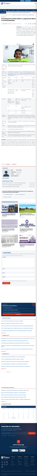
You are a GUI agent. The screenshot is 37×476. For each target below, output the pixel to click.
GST (29, 10)
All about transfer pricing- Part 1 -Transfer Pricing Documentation (14, 182)
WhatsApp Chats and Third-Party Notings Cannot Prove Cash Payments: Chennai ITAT (18, 338)
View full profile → (5, 178)
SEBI (18, 460)
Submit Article (33, 460)
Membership (33, 464)
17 (3, 416)
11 (8, 414)
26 (13, 417)
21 (23, 416)
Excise (22, 10)
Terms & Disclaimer (33, 471)
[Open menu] (35, 3)
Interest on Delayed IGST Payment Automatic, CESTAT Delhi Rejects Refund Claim (17, 349)
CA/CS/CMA (20, 464)
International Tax (13, 465)
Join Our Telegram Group (20, 194)
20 (18, 416)
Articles (10, 14)
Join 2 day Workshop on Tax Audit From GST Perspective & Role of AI (14, 363)
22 (28, 416)
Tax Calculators (26, 465)
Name (3, 268)
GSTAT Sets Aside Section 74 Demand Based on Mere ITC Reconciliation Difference (17, 325)
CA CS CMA (32, 10)
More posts (3, 332)
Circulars (25, 460)
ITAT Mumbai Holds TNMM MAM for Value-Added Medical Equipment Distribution (16, 330)
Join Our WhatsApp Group (8, 194)
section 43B (14, 164)
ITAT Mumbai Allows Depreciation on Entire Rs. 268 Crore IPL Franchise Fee (15, 343)
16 (33, 414)
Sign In (34, 0)
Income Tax (5, 10)
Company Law (18, 10)
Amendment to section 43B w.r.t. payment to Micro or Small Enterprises (18, 19)
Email (3, 272)
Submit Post (28, 0)
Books (23, 0)
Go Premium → (18, 314)
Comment (4, 257)
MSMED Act (8, 164)
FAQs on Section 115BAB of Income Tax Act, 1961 (10, 186)
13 (18, 414)
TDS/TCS (12, 463)
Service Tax (13, 10)
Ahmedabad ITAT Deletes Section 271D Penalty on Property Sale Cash (14, 340)
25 (8, 417)
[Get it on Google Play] (15, 450)
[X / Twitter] (5, 462)
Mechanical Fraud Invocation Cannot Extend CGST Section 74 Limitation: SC (15, 366)
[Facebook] (2, 462)
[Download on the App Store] (22, 450)
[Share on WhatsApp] (33, 24)
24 (3, 417)
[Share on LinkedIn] (31, 24)
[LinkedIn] (2, 465)
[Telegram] (2, 467)
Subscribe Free (32, 433)
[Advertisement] (8, 36)
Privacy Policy (27, 471)
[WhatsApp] (7, 465)
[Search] (36, 10)
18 (8, 416)
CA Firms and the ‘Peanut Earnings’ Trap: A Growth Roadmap (13, 356)
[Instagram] (5, 465)
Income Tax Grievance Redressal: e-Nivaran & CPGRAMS (12, 321)
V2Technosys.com (19, 471)
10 (3, 414)
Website (3, 276)
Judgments (26, 461)
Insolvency (19, 463)
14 (23, 414)
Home (1, 10)
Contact (32, 463)
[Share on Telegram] (35, 24)
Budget (9, 10)
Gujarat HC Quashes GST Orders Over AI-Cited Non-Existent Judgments (15, 361)
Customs (26, 10)
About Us (32, 458)
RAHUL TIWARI (4, 23)
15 (28, 414)
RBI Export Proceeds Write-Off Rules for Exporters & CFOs (12, 323)
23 (33, 416)
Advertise (32, 461)
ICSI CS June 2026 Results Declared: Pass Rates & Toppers (12, 359)
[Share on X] (28, 24)
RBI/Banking (19, 461)
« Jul (2, 421)
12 (13, 414)
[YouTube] (7, 462)
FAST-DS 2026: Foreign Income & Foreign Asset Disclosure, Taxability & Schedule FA (17, 328)
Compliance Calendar (26, 464)
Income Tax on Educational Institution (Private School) (12, 184)
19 (13, 416)
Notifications (26, 458)
